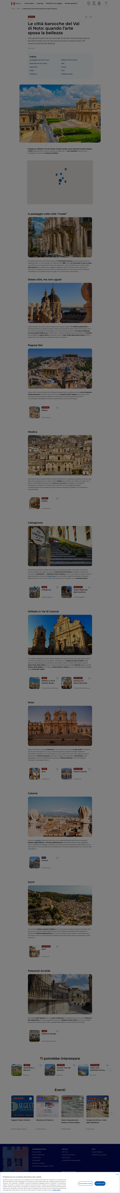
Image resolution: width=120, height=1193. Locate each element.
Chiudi (117, 1174)
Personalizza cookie (85, 1183)
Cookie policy (56, 1190)
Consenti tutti (100, 1183)
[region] (60, 1182)
